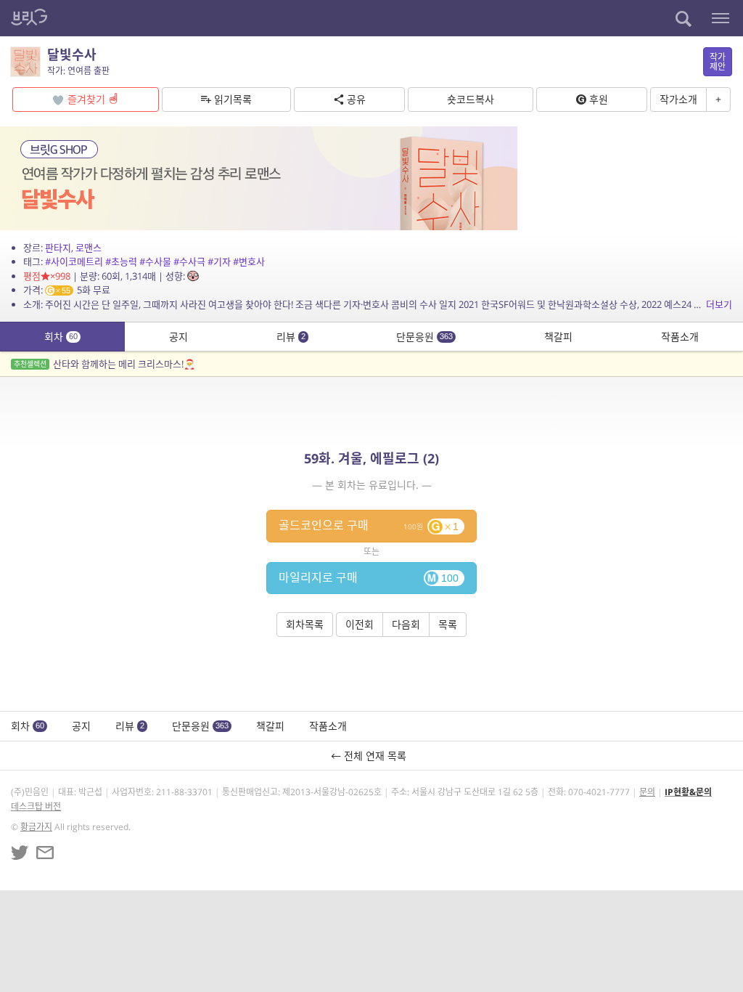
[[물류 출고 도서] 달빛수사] (258, 177)
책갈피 (558, 336)
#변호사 (249, 261)
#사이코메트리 (74, 261)
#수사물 (155, 261)
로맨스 (88, 247)
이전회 (359, 624)
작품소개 (680, 336)
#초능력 (121, 261)
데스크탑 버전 (36, 806)
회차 (61, 336)
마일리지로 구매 (369, 577)
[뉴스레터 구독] (45, 852)
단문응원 (424, 336)
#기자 (219, 261)
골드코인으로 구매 (369, 525)
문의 (647, 792)
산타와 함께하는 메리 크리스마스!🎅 (104, 363)
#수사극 (189, 261)
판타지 (58, 247)
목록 (447, 624)
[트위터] (19, 852)
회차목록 (305, 624)
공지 (178, 336)
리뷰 (290, 336)
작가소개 (678, 99)
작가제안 (718, 62)
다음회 (406, 624)
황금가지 (36, 827)
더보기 (719, 304)
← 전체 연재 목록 (371, 756)
